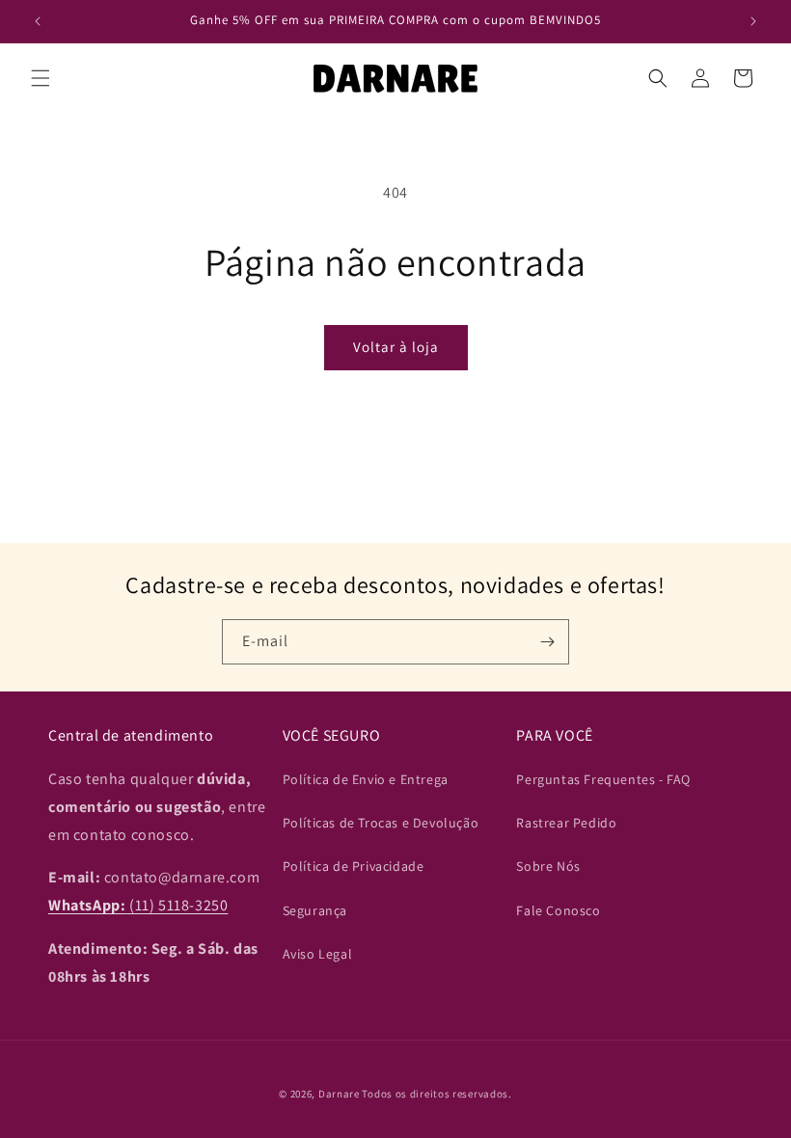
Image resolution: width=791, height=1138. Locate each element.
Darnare (339, 1093)
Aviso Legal (318, 953)
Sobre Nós (548, 866)
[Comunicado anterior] (37, 21)
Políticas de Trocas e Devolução (381, 822)
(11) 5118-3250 (138, 905)
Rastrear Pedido (566, 822)
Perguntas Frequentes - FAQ (603, 779)
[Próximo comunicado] (753, 21)
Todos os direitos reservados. (436, 1093)
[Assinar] (547, 641)
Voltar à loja (396, 347)
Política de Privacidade (353, 866)
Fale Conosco (558, 910)
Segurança (315, 910)
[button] (40, 78)
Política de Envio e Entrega (366, 779)
